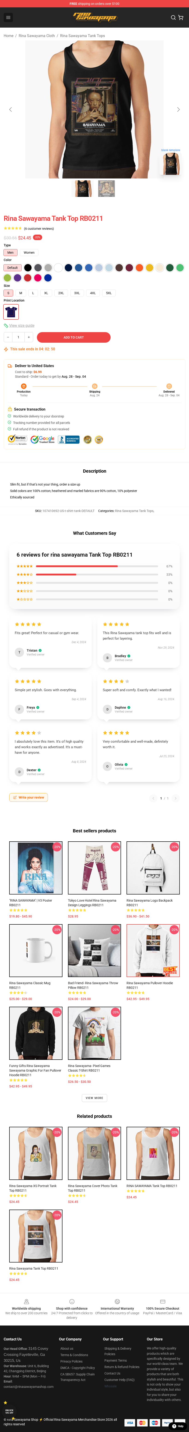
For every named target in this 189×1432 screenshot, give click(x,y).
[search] (173, 17)
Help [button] (180, 1426)
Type (7, 245)
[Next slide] (178, 109)
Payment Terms (115, 1360)
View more (94, 1098)
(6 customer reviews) (39, 228)
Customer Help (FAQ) (119, 1380)
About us (66, 1348)
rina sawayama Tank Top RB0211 (33, 1268)
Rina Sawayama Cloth (37, 36)
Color (8, 260)
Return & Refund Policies (121, 1367)
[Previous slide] (11, 109)
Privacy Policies (71, 1361)
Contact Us (112, 1373)
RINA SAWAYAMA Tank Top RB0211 (152, 1186)
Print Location (14, 300)
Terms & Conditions (74, 1355)
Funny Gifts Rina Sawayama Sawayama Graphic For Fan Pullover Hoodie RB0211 (35, 1070)
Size (7, 286)
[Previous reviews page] (153, 798)
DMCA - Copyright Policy (77, 1368)
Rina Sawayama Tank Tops (82, 36)
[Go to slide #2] (106, 188)
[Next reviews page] (175, 798)
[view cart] (180, 17)
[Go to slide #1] (82, 188)
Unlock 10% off (9, 1411)
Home (8, 36)
